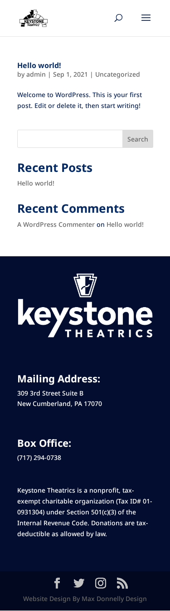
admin (36, 74)
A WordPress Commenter (56, 224)
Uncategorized (117, 74)
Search (137, 139)
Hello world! (39, 65)
